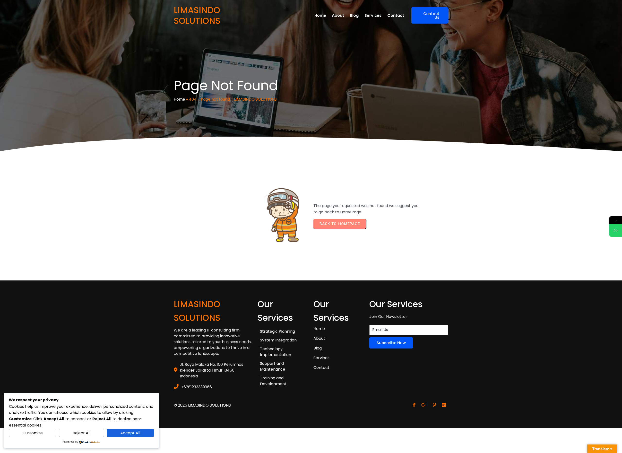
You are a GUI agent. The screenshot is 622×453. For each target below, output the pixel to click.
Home (179, 99)
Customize (33, 433)
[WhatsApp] (615, 230)
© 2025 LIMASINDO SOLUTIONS (202, 405)
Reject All (81, 433)
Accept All (130, 433)
